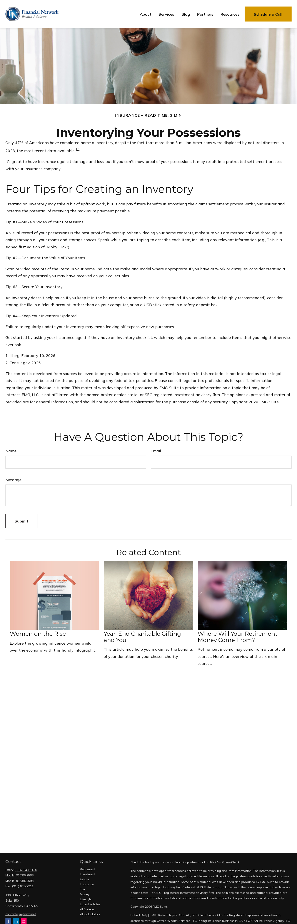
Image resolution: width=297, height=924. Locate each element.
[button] (145, 14)
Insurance (87, 884)
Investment (87, 874)
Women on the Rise (38, 633)
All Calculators (90, 914)
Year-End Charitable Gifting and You (142, 637)
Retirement (87, 869)
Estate (84, 879)
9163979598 (24, 875)
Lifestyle (86, 899)
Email (156, 450)
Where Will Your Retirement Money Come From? (237, 637)
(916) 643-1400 (26, 870)
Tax (82, 889)
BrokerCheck (231, 862)
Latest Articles (90, 904)
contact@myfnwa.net (20, 914)
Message (13, 479)
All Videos (87, 909)
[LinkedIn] (16, 921)
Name (11, 450)
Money (84, 894)
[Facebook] (8, 921)
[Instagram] (24, 921)
